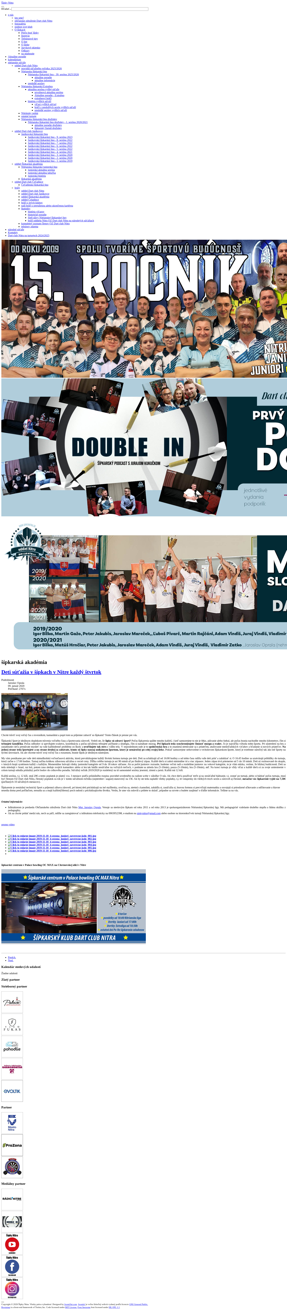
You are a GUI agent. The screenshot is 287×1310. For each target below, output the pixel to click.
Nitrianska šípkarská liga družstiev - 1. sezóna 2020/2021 (58, 122)
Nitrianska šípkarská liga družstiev (39, 119)
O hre (24, 41)
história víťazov (36, 211)
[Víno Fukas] (12, 1034)
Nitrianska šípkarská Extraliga (37, 86)
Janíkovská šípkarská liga (34, 134)
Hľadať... (6, 8)
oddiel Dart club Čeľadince (29, 181)
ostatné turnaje (28, 116)
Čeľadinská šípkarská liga (34, 184)
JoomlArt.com (70, 1304)
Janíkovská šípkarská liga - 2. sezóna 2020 (50, 158)
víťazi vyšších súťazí (45, 104)
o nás (10, 14)
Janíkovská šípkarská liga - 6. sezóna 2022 (50, 146)
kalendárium (14, 59)
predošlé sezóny (36, 83)
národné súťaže (16, 229)
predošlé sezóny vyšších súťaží (51, 110)
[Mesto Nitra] (12, 1132)
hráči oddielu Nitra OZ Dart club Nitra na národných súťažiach (61, 220)
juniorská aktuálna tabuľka (42, 172)
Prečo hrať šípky (30, 32)
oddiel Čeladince (30, 199)
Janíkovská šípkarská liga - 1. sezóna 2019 (50, 161)
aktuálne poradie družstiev (48, 125)
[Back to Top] (2, 1302)
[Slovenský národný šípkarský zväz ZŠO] (12, 1177)
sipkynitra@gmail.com (149, 813)
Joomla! (81, 1304)
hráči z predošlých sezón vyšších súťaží (55, 107)
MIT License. (71, 1307)
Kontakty (13, 232)
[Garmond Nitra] (12, 1078)
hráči (17, 187)
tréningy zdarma (29, 226)
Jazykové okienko (30, 47)
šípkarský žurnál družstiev (48, 128)
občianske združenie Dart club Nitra (33, 20)
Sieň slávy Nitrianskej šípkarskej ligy (47, 217)
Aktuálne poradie (17, 56)
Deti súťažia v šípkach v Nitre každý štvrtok (51, 672)
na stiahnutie (27, 53)
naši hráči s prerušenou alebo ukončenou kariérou (47, 205)
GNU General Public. (138, 1304)
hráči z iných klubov (32, 202)
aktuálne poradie (43, 77)
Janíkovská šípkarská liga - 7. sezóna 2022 (50, 143)
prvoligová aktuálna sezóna (49, 92)
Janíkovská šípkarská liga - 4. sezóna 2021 (50, 152)
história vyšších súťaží (39, 101)
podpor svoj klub (23, 26)
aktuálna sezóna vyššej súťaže (43, 89)
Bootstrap (5, 1307)
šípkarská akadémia (31, 178)
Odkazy (25, 50)
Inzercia (25, 35)
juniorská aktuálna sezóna (41, 169)
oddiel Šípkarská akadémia (29, 164)
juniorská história (37, 175)
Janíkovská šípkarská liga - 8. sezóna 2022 (50, 140)
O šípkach (20, 29)
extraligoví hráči (43, 98)
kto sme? (19, 17)
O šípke (25, 44)
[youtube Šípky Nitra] (12, 1253)
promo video (8, 824)
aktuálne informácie (45, 80)
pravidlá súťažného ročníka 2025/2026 (41, 68)
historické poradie (37, 214)
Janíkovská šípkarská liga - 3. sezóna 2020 (50, 155)
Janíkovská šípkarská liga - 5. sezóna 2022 (50, 149)
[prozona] (12, 1155)
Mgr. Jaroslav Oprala (89, 807)
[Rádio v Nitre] (12, 1209)
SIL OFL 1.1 (114, 1307)
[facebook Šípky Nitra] (12, 1276)
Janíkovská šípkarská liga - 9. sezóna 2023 (50, 137)
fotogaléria (20, 23)
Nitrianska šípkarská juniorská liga (39, 166)
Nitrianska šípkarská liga (34, 71)
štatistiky (25, 208)
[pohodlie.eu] (12, 1056)
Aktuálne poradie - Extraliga (49, 95)
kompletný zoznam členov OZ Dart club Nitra (45, 223)
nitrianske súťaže (17, 62)
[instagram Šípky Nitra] (12, 1298)
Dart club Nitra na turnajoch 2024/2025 (28, 235)
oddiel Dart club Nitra (26, 65)
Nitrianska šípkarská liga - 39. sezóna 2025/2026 (53, 74)
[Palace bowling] (12, 1012)
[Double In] (12, 1231)
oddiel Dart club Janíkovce (29, 131)
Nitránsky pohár (29, 113)
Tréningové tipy (29, 38)
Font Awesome (84, 1307)
